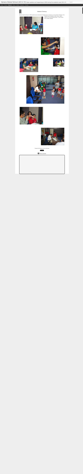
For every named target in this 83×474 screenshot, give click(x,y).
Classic (2, 5)
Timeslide (26, 5)
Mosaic (14, 5)
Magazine (10, 5)
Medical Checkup (42, 11)
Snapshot (22, 5)
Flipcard (5, 5)
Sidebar (17, 5)
